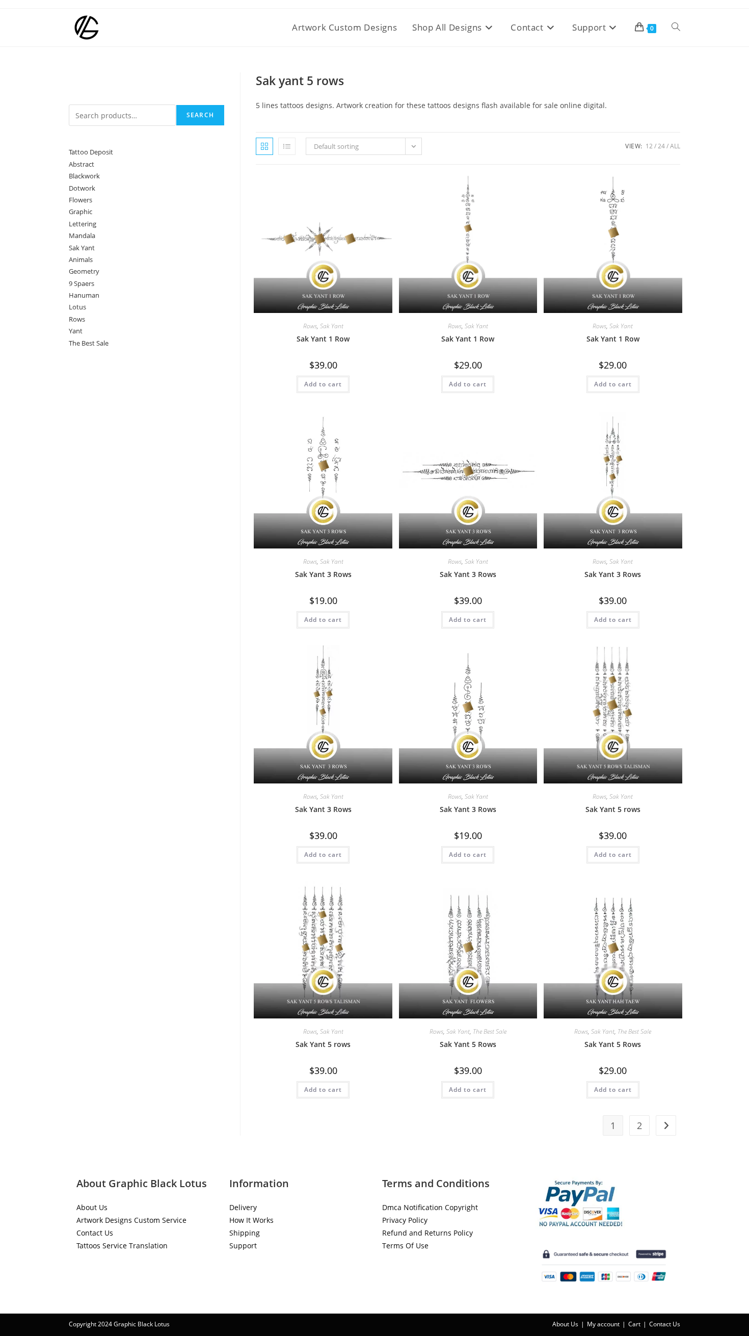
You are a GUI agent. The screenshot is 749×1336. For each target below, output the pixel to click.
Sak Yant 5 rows (612, 809)
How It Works (251, 1220)
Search (80, 98)
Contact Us (94, 1233)
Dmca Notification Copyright (430, 1207)
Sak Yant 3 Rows (323, 574)
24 (661, 146)
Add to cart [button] (323, 384)
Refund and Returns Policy (427, 1233)
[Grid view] (264, 146)
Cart (634, 1324)
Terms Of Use (405, 1245)
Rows (310, 326)
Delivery (243, 1207)
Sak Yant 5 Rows (468, 1044)
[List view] (287, 146)
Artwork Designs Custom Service (131, 1220)
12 (649, 146)
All (675, 146)
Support (243, 1245)
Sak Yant (331, 326)
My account (603, 1324)
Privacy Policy (404, 1220)
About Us (92, 1207)
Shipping (244, 1233)
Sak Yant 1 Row (323, 339)
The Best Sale (489, 1031)
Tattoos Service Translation (122, 1245)
